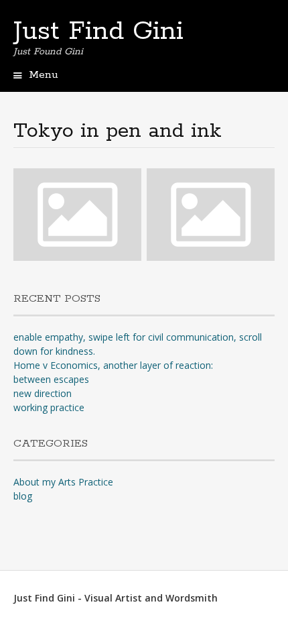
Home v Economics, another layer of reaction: (113, 365)
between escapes (51, 379)
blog (22, 496)
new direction (42, 393)
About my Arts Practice (63, 481)
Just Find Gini (98, 31)
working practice (48, 407)
